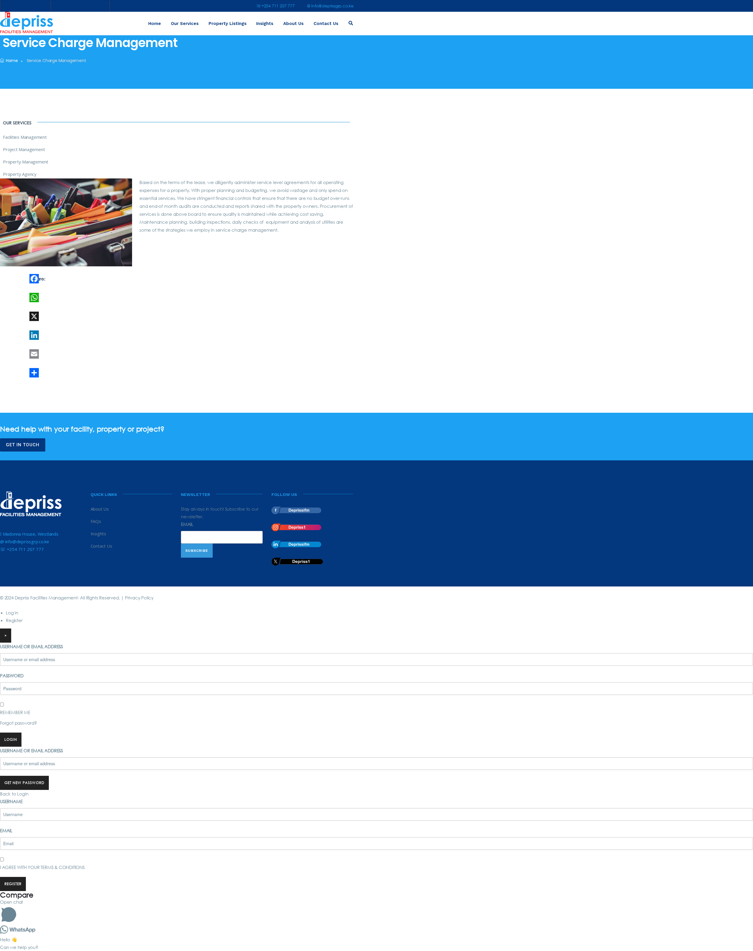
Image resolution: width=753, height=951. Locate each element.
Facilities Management (25, 137)
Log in (12, 613)
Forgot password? (18, 723)
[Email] (89, 354)
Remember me (15, 712)
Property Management (25, 162)
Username (11, 801)
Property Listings (227, 23)
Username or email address (31, 646)
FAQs (96, 521)
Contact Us (326, 23)
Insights (264, 23)
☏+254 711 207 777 (275, 6)
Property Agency (19, 174)
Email (187, 524)
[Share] (89, 372)
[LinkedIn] (89, 335)
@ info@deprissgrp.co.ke (330, 6)
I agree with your (42, 867)
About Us (293, 23)
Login (10, 739)
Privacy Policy (139, 598)
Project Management (24, 149)
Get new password (24, 782)
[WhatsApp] (89, 297)
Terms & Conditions (62, 867)
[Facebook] (89, 278)
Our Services (185, 23)
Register (14, 620)
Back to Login (14, 794)
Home (154, 23)
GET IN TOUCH (22, 444)
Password (11, 675)
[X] (89, 316)
